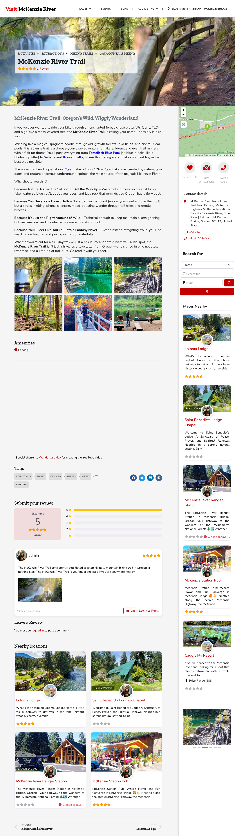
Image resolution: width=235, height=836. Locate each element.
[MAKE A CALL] (223, 167)
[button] (133, 477)
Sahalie (49, 157)
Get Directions (207, 180)
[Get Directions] (206, 167)
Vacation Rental (194, 644)
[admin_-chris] (126, 695)
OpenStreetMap (213, 155)
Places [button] (83, 8)
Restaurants (100, 769)
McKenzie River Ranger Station (41, 781)
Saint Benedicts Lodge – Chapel (118, 700)
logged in (38, 631)
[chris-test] (50, 695)
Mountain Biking (120, 53)
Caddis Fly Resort (199, 655)
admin (33, 555)
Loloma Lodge (28, 700)
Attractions (53, 53)
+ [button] (183, 110)
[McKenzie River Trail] (207, 127)
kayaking (21, 484)
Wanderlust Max (50, 458)
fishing (71, 476)
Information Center (28, 769)
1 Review (43, 69)
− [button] (183, 114)
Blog (124, 8)
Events (106, 8)
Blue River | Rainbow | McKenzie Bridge (199, 8)
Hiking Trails (82, 53)
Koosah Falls (73, 157)
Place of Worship (103, 688)
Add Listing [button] (146, 8)
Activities (27, 53)
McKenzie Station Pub (110, 781)
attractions (23, 476)
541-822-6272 (199, 238)
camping (55, 476)
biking (40, 476)
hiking (85, 476)
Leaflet (189, 155)
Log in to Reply (149, 611)
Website (194, 232)
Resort (21, 688)
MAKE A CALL (224, 180)
